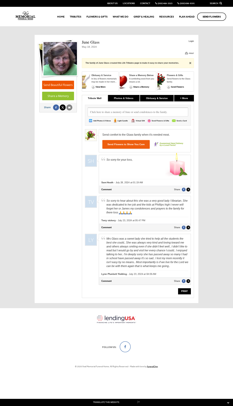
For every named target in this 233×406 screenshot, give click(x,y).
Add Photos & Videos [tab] (102, 121)
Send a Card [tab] (182, 121)
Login (191, 41)
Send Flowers (212, 16)
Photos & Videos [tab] (123, 98)
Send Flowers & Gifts (160, 121)
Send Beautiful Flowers (58, 85)
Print (184, 291)
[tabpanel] (138, 199)
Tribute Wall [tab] (94, 98)
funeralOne (152, 366)
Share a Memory (58, 96)
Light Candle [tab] (123, 121)
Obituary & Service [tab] (157, 98)
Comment (106, 189)
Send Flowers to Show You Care (126, 144)
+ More (187, 98)
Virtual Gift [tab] (140, 121)
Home (61, 16)
